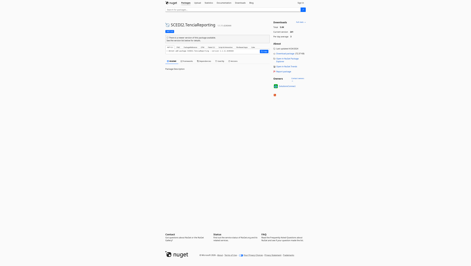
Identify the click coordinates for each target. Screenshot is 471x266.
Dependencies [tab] (205, 61)
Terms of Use (230, 255)
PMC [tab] (178, 47)
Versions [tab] (234, 61)
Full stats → (301, 22)
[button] (264, 51)
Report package (283, 71)
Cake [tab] (253, 47)
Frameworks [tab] (187, 61)
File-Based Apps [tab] (242, 47)
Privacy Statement (272, 255)
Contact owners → (297, 79)
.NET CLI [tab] (170, 47)
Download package (285, 53)
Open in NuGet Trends (286, 66)
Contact (170, 234)
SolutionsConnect (287, 86)
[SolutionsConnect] (276, 86)
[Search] (303, 10)
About (220, 255)
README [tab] (172, 61)
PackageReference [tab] (190, 47)
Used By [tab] (220, 61)
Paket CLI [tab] (211, 47)
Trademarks (288, 255)
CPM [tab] (202, 47)
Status (217, 234)
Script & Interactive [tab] (225, 47)
